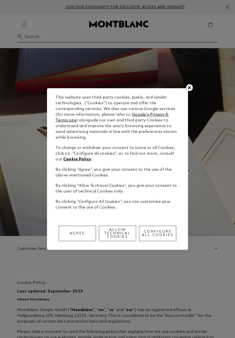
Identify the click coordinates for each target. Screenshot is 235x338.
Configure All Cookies (158, 233)
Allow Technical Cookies (117, 233)
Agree (77, 233)
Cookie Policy (77, 159)
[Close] (189, 87)
